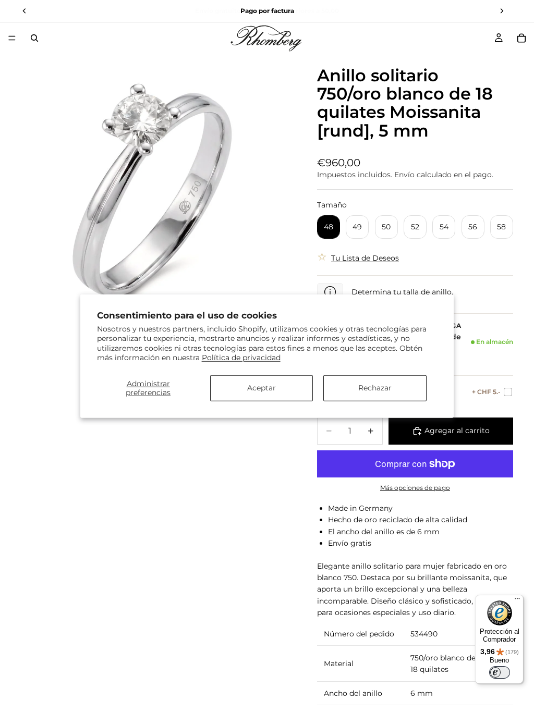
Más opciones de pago (415, 488)
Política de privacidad (241, 357)
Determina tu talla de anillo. (402, 292)
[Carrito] (521, 38)
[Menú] (12, 38)
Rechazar (375, 387)
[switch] (499, 672)
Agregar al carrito (457, 430)
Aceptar (261, 387)
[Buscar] (34, 38)
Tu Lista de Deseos (365, 258)
